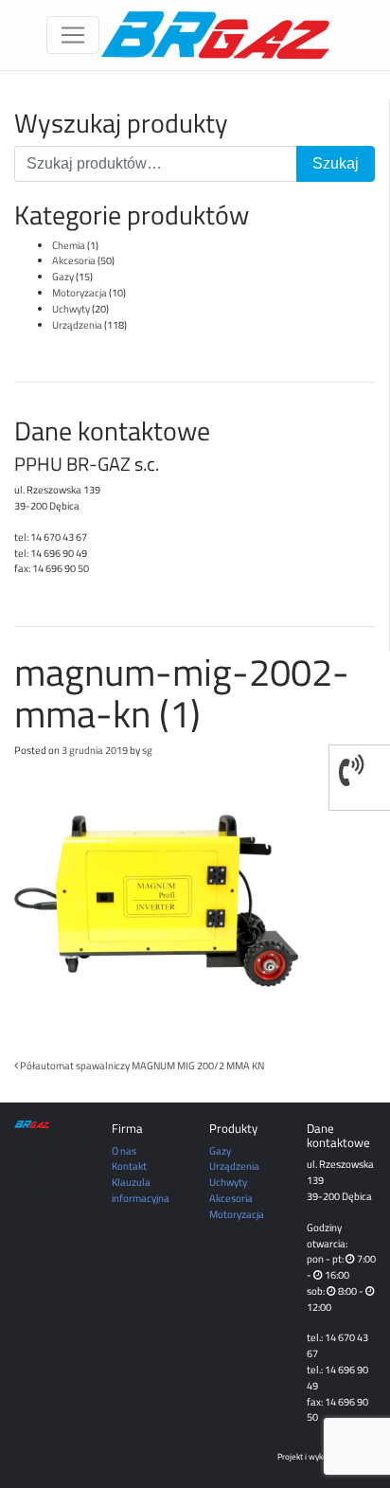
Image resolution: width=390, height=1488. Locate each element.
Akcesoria (74, 260)
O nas (124, 1150)
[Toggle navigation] (72, 35)
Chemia (68, 245)
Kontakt (129, 1165)
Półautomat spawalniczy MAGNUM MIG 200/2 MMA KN (141, 1065)
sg (147, 750)
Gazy (63, 276)
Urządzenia (77, 324)
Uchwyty (71, 308)
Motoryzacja (79, 292)
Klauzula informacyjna (140, 1190)
